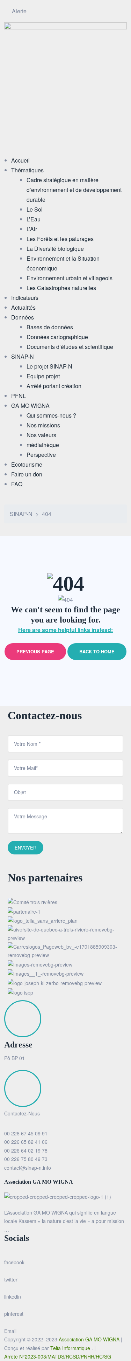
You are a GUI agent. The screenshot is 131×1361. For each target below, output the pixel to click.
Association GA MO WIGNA (90, 1339)
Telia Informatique (71, 1348)
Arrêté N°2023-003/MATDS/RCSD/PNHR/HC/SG (57, 1356)
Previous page (35, 651)
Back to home (97, 651)
